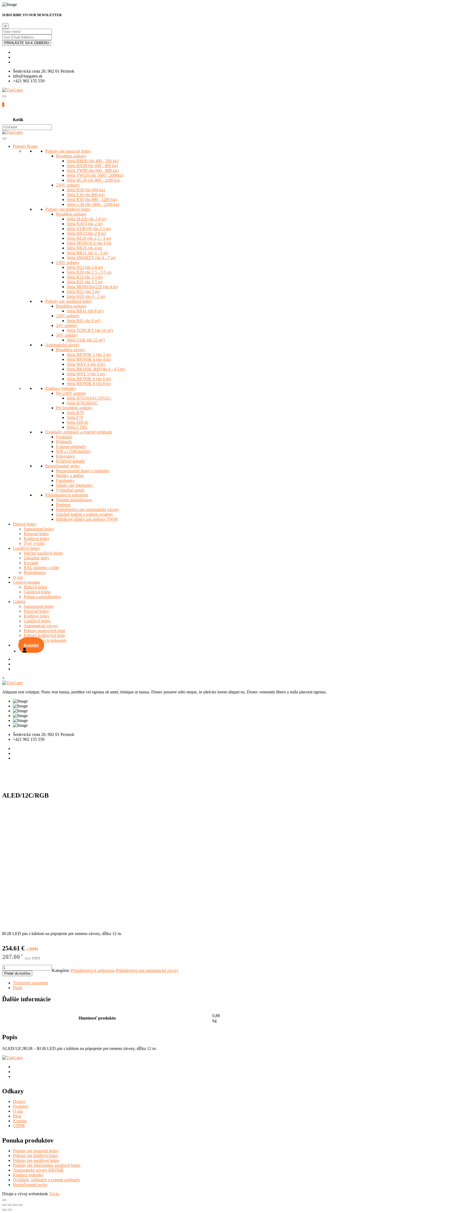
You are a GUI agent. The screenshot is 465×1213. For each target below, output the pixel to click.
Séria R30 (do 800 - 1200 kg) (92, 199)
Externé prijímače (71, 446)
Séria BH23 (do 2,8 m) (86, 233)
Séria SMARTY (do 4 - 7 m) (91, 257)
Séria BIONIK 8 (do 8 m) (89, 383)
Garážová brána (37, 592)
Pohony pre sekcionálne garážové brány (47, 1165)
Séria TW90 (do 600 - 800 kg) (92, 170)
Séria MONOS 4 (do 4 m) (89, 243)
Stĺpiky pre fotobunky (74, 485)
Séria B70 (75, 412)
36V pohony (67, 335)
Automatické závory (62, 345)
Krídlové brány (37, 538)
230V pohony (68, 185)
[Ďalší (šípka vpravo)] (10, 1210)
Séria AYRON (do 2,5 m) (89, 228)
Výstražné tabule (70, 490)
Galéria (19, 601)
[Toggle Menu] (4, 138)
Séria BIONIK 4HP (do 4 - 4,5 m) (96, 369)
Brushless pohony (71, 156)
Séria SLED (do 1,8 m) (86, 219)
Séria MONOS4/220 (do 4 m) (92, 286)
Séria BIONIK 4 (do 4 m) (89, 359)
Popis (17, 987)
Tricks (54, 1193)
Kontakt (31, 645)
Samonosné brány (39, 529)
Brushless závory (70, 349)
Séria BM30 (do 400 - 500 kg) (92, 160)
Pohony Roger (25, 146)
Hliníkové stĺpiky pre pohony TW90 (87, 519)
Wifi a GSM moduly (73, 451)
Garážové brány (26, 548)
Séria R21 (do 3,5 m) (85, 282)
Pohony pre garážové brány (68, 301)
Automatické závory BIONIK (38, 1170)
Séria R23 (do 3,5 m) (85, 277)
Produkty (21, 1106)
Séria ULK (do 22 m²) (86, 340)
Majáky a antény (70, 475)
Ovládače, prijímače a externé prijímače (78, 432)
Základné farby (37, 558)
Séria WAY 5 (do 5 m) (86, 374)
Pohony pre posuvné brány (68, 151)
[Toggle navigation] (4, 96)
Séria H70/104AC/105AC (89, 398)
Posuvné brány (36, 533)
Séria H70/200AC (82, 403)
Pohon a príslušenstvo (42, 596)
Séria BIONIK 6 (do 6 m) (89, 378)
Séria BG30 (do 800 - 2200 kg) (93, 180)
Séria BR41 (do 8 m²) (85, 311)
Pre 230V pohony (71, 393)
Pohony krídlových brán (44, 635)
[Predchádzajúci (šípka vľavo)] (4, 1210)
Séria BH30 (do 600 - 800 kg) (92, 165)
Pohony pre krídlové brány (68, 209)
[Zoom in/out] (20, 1205)
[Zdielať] (10, 1205)
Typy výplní (34, 543)
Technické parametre (30, 983)
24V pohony (67, 325)
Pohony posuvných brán (44, 630)
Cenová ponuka (26, 582)
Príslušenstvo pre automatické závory (87, 509)
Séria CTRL (77, 427)
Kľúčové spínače (70, 461)
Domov (19, 1101)
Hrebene (63, 504)
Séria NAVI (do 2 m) (85, 223)
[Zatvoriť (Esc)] (4, 1205)
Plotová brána (35, 587)
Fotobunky (65, 480)
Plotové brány (25, 524)
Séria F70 (75, 417)
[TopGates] (12, 90)
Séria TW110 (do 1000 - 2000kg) (95, 175)
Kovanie (31, 562)
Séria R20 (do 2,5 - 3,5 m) (89, 272)
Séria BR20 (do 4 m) (84, 248)
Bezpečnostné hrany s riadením (82, 470)
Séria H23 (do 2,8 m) (85, 267)
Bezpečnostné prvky (62, 466)
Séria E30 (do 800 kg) (85, 194)
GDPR (19, 1125)
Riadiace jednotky (60, 388)
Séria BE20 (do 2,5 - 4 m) (89, 238)
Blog (17, 1116)
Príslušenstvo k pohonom (66, 495)
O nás (18, 577)
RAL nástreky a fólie (41, 567)
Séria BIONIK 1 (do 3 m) (89, 354)
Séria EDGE (77, 422)
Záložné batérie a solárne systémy (84, 514)
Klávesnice (65, 456)
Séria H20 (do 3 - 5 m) (86, 296)
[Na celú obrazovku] (15, 1205)
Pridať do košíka (17, 973)
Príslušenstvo (35, 572)
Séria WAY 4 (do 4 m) (86, 364)
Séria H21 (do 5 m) (83, 291)
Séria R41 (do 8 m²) (84, 320)
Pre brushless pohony (74, 407)
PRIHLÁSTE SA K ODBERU (26, 43)
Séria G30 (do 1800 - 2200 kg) (93, 204)
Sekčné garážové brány (43, 553)
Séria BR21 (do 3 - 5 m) (87, 253)
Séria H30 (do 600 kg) (86, 190)
